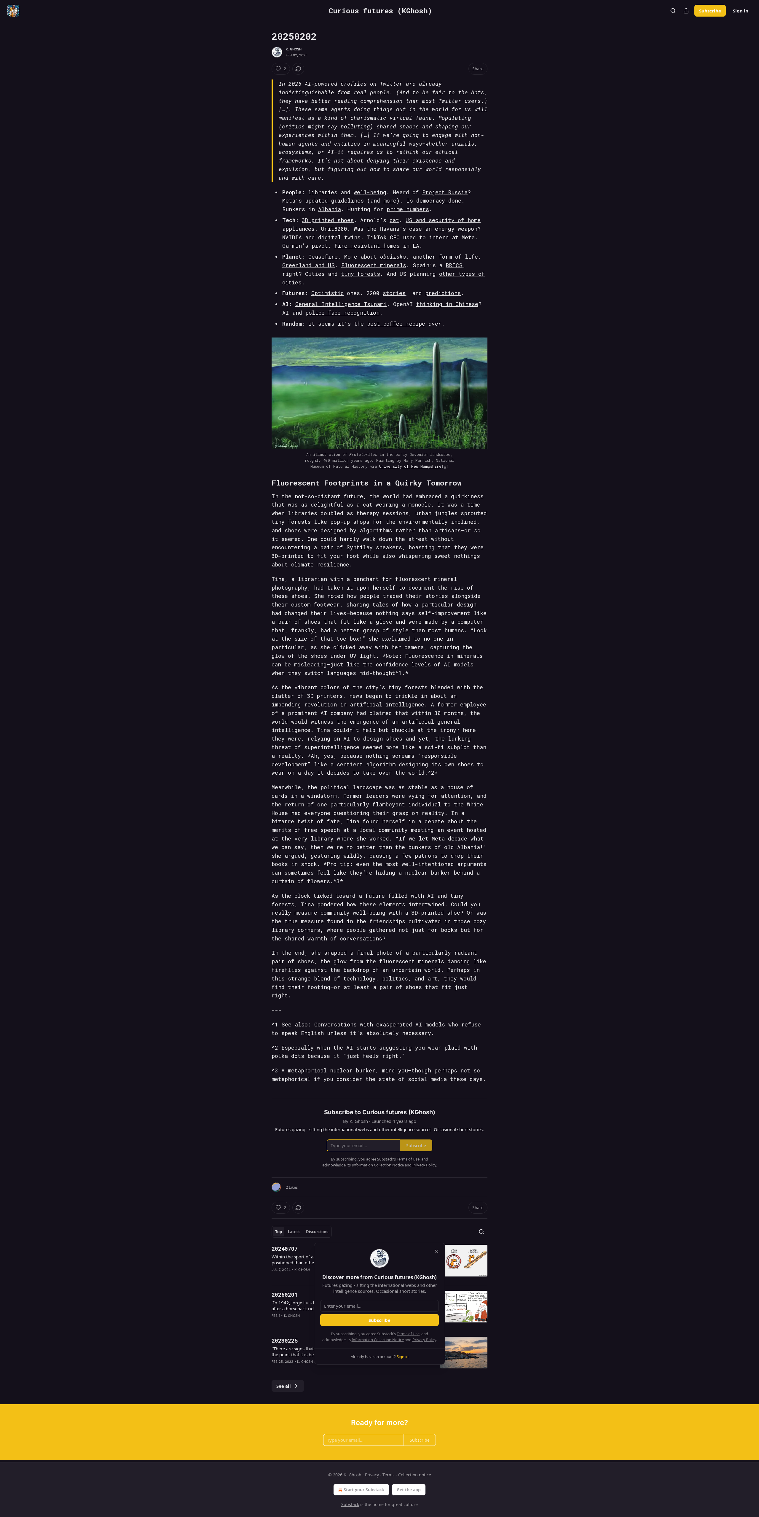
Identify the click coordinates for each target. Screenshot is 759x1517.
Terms (388, 1475)
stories (394, 293)
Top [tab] (278, 1231)
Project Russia (445, 192)
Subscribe (710, 11)
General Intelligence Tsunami (341, 304)
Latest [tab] (294, 1231)
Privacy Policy (424, 1339)
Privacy (372, 1475)
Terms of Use (408, 1333)
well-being (370, 192)
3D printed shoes (328, 220)
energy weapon (456, 228)
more (389, 200)
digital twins (339, 237)
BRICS (454, 265)
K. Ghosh (294, 49)
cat (394, 220)
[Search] (673, 11)
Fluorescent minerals (373, 265)
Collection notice (414, 1475)
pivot (320, 245)
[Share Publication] (686, 11)
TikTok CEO (383, 237)
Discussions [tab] (317, 1231)
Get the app (409, 1489)
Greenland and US (308, 265)
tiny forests (360, 273)
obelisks (393, 256)
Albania (329, 209)
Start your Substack (364, 1489)
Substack (350, 1504)
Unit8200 (334, 228)
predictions (443, 293)
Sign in (740, 11)
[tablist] (302, 1232)
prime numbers (408, 209)
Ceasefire (323, 256)
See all (283, 1386)
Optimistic (327, 293)
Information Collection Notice (378, 1339)
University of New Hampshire (410, 466)
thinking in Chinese (447, 304)
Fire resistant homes (367, 245)
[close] (436, 1251)
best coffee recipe (396, 323)
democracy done (438, 200)
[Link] (263, 483)
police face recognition (342, 312)
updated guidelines (334, 200)
